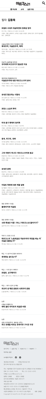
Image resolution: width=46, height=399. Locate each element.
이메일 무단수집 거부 (24, 362)
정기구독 (6, 349)
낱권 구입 (30, 9)
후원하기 (31, 349)
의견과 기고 (23, 349)
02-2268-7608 (12, 371)
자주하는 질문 (7, 352)
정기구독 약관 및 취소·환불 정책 (13, 364)
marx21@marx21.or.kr (15, 374)
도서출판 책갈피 (8, 357)
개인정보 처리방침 (9, 362)
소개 (22, 9)
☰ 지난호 (13, 9)
